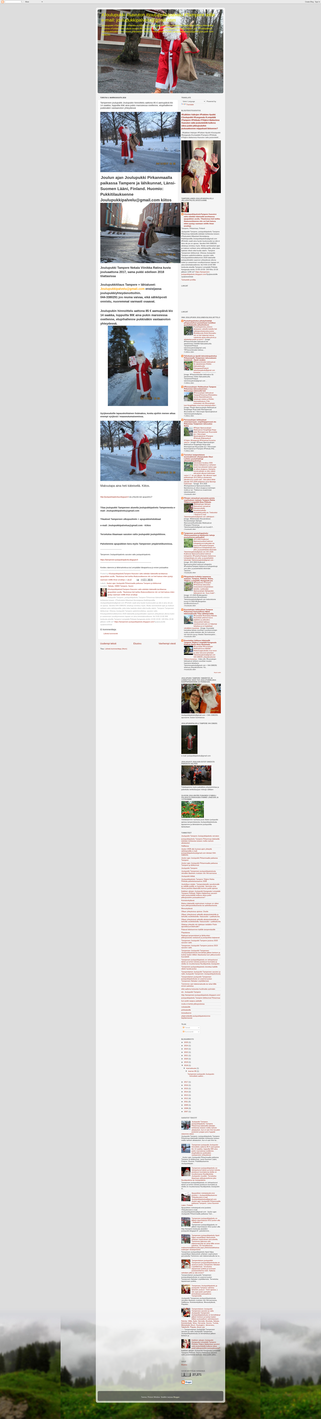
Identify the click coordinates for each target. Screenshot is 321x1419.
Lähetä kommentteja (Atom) (116, 649)
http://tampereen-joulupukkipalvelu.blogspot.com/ (200, 995)
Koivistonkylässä (187, 900)
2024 (186, 1046)
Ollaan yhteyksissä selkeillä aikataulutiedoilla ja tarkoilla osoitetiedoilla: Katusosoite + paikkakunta (201, 920)
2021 (186, 1055)
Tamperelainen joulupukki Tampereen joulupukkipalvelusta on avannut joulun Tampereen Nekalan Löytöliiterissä (196, 979)
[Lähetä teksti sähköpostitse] (137, 580)
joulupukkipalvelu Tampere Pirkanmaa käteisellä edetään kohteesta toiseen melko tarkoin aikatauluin (200, 841)
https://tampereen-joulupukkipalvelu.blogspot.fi (119, 560)
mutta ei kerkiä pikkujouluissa (193, 1004)
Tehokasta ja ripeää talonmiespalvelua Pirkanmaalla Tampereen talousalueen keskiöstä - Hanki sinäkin (200, 358)
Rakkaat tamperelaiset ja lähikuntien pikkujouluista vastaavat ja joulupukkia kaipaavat (200, 937)
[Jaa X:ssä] (147, 580)
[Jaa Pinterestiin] (151, 580)
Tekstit (187, 1028)
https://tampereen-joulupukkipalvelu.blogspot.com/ (134, 622)
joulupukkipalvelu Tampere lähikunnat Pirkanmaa (200, 998)
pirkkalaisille (186, 1010)
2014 (186, 1092)
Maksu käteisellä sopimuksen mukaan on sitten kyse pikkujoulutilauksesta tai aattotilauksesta (200, 904)
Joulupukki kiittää (188, 876)
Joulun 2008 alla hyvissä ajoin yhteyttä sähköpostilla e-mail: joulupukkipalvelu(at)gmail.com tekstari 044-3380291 (198, 852)
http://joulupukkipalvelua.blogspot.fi (114, 497)
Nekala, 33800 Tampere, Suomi (120, 586)
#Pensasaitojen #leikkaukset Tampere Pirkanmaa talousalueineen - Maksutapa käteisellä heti (200, 389)
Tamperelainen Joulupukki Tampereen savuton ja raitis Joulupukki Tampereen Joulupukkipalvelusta (201, 973)
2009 (186, 1105)
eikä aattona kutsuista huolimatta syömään (198, 989)
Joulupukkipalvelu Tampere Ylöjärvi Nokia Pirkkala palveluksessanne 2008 (197, 880)
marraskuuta (191, 1068)
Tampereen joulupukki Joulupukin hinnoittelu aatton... (201, 1075)
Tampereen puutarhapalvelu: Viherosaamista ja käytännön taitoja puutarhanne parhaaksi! (199, 535)
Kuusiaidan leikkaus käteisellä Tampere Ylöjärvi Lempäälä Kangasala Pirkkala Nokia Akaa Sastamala (200, 642)
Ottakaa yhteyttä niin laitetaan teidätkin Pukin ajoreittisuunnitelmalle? (199, 925)
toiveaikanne (186, 1013)
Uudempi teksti (108, 643)
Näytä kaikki (217, 672)
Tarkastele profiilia (188, 280)
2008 (186, 1108)
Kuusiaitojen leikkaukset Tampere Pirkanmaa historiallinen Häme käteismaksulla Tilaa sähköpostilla (199, 612)
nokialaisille (185, 1007)
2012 (186, 1098)
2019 (186, 1062)
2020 (186, 1059)
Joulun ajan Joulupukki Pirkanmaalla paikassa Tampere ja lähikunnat (134, 583)
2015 (186, 1088)
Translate (190, 105)
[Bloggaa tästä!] (144, 580)
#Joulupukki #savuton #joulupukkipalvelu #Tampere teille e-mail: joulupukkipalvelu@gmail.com (158, 17)
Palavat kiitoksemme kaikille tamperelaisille (198, 929)
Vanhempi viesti (167, 643)
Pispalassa (185, 932)
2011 (186, 1102)
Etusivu (137, 643)
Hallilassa (185, 846)
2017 (186, 1082)
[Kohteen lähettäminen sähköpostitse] (142, 580)
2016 (186, 1085)
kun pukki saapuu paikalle (191, 1001)
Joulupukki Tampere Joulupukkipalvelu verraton (200, 836)
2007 (186, 1112)
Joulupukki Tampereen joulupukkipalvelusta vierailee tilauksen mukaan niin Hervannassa (199, 872)
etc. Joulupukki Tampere (191, 992)
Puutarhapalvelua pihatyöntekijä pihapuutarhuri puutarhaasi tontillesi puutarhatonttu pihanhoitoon (200, 323)
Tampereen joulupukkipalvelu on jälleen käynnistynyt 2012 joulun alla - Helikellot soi (206, 1220)
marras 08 (192, 1071)
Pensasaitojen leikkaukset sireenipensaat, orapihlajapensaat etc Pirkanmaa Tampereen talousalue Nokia (200, 423)
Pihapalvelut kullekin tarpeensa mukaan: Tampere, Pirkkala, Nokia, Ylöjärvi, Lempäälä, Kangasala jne (198, 579)
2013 (186, 1095)
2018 (186, 1065)
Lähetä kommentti (110, 634)
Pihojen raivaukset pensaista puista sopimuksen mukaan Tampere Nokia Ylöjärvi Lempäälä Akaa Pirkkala (199, 500)
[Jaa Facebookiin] (149, 580)
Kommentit (188, 1032)
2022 (186, 1052)
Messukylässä (186, 908)
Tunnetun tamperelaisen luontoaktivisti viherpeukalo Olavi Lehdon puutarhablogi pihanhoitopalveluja (198, 458)
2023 (186, 1049)
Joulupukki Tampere (189, 868)
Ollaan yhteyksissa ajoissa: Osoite (194, 911)
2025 (186, 1042)
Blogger (176, 1397)
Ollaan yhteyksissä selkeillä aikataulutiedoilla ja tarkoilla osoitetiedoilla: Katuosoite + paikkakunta (200, 915)
